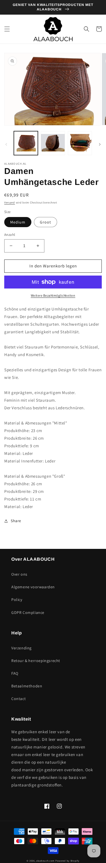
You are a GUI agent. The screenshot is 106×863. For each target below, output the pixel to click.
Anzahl (9, 234)
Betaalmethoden (26, 685)
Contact (18, 698)
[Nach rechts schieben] (100, 144)
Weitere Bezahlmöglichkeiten (53, 295)
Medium (17, 222)
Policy (16, 599)
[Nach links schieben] (6, 144)
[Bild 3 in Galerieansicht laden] (80, 143)
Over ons (19, 574)
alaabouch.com (45, 860)
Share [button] (16, 520)
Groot (45, 222)
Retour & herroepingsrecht (35, 660)
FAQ (14, 673)
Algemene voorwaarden (33, 586)
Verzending (21, 647)
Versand (9, 202)
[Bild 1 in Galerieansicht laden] (26, 143)
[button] (7, 29)
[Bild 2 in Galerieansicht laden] (53, 143)
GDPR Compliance (27, 612)
